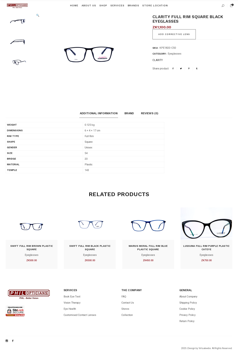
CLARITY (158, 60)
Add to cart (37, 261)
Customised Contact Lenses (80, 315)
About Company (188, 297)
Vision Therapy (72, 303)
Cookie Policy (187, 309)
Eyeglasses (174, 54)
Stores (125, 309)
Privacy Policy (187, 315)
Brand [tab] (129, 113)
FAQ (123, 297)
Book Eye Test (72, 297)
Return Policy (187, 321)
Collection (127, 315)
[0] (231, 5)
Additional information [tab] (99, 113)
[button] (37, 15)
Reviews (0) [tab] (149, 113)
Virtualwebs (205, 348)
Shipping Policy (188, 303)
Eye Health (70, 309)
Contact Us (127, 303)
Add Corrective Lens (174, 34)
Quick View (26, 261)
